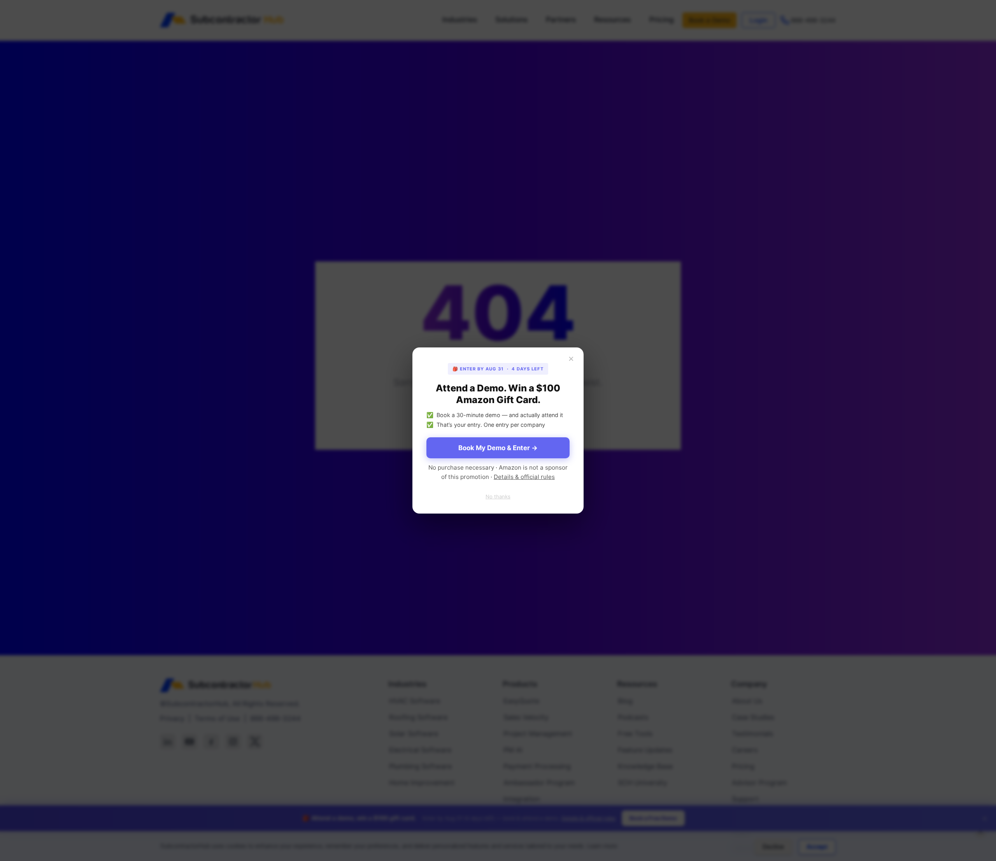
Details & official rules (524, 476)
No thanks (498, 496)
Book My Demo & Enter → (498, 448)
